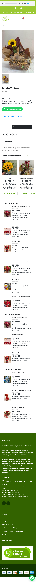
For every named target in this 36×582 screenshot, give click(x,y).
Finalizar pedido (8, 524)
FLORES (11, 177)
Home (5, 515)
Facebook (3, 134)
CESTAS (7, 177)
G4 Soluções (5, 568)
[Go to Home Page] (3, 26)
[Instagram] (21, 8)
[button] (27, 155)
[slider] (11, 4)
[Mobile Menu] (30, 18)
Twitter (6, 134)
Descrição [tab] (8, 141)
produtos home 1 (28, 177)
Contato (5, 534)
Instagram (8, 503)
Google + (13, 134)
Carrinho (5, 521)
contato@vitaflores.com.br (10, 490)
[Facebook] (15, 8)
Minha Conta (7, 518)
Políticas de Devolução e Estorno (13, 531)
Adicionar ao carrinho (23, 127)
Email (16, 134)
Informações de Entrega (10, 528)
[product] (9, 167)
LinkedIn (10, 134)
